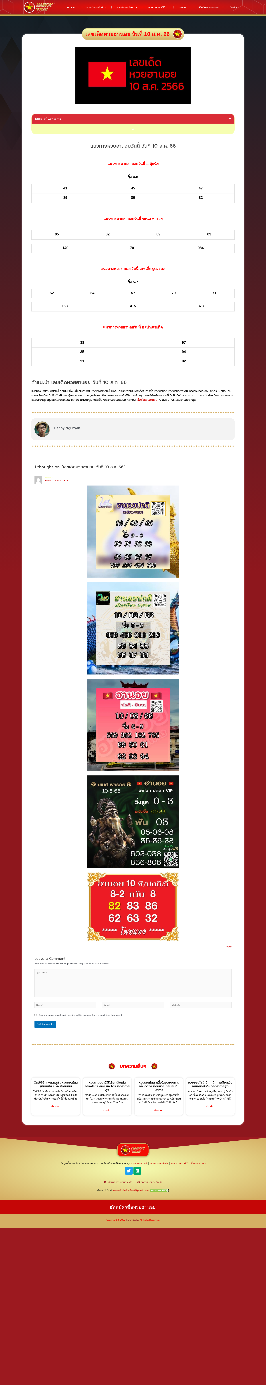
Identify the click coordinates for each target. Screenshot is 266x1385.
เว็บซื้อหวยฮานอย (147, 400)
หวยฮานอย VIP (156, 7)
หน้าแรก (71, 7)
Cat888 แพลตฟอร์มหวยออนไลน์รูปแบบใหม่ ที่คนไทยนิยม (56, 1084)
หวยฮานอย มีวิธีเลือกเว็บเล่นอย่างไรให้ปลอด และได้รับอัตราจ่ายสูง (107, 1086)
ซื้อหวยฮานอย (198, 1163)
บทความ (183, 7)
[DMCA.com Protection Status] (159, 1190)
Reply (229, 946)
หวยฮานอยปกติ (95, 7)
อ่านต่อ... (55, 1106)
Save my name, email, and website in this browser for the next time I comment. (80, 1015)
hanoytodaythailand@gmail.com (131, 1190)
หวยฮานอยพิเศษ (125, 7)
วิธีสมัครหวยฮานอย (208, 7)
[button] (230, 118)
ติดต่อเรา (234, 7)
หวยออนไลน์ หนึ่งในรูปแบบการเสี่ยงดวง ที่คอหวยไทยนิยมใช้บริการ (159, 1086)
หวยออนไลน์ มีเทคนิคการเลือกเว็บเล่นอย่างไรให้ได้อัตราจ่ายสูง (210, 1084)
